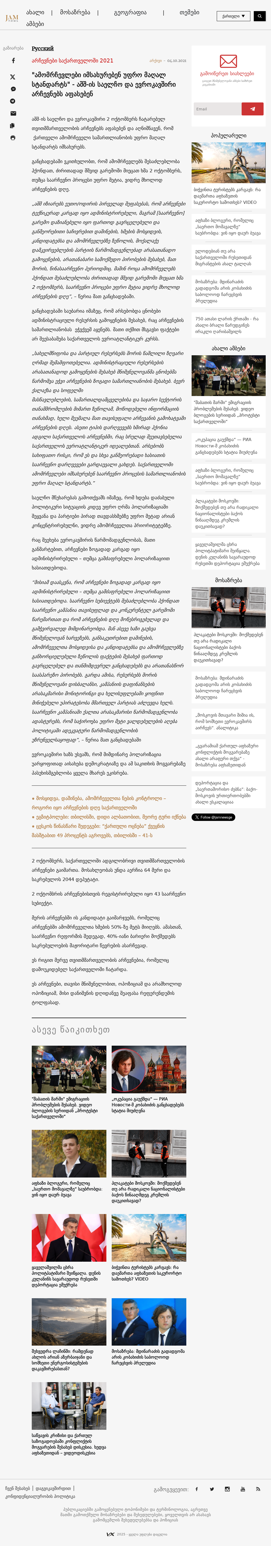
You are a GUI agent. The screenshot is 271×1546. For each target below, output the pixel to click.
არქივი (158, 60)
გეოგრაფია (130, 12)
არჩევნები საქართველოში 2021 (73, 60)
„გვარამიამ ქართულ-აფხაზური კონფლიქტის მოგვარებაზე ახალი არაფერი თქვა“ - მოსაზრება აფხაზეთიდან (226, 755)
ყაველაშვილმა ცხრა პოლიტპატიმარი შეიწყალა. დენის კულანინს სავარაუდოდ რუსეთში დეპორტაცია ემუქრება (66, 1276)
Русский (43, 48)
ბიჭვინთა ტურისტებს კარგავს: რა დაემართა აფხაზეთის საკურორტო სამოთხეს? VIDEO (147, 1273)
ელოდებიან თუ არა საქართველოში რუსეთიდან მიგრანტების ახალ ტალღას (223, 257)
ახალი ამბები (35, 18)
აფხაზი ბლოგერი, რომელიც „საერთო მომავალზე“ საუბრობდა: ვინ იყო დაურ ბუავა (67, 1189)
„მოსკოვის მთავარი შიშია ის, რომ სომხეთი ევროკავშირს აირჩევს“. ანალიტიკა (225, 721)
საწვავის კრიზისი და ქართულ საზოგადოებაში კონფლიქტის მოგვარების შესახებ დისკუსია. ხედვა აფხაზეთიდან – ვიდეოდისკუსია (69, 1444)
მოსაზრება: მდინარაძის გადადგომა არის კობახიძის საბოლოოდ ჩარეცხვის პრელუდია (148, 1357)
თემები (189, 12)
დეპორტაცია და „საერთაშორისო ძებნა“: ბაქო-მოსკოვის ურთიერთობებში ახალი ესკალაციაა (226, 792)
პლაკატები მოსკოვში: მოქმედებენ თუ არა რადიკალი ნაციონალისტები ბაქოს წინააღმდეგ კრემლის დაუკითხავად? (148, 1191)
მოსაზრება (75, 12)
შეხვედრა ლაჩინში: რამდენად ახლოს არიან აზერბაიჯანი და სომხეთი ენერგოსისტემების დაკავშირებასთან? (62, 1360)
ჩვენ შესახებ (17, 1488)
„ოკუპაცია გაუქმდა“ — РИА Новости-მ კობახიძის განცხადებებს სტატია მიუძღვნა (148, 1104)
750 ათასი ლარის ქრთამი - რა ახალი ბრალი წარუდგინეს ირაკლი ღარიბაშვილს (227, 325)
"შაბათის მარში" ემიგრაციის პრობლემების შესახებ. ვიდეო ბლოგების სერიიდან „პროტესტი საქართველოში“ (65, 1107)
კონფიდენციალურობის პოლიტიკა (40, 1496)
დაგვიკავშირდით (53, 1488)
